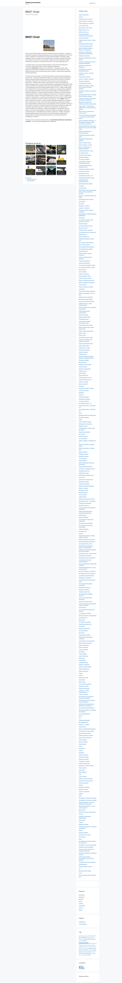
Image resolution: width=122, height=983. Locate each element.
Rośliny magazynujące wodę (86, 331)
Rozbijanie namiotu (84, 456)
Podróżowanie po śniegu (85, 83)
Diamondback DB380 (84, 720)
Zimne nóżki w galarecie (85, 684)
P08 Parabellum (83, 864)
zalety (82, 954)
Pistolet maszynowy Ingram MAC (87, 812)
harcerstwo (84, 943)
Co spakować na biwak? (85, 613)
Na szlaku (81, 203)
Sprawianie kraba (83, 251)
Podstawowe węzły (84, 473)
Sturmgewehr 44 (83, 617)
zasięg (84, 954)
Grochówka (82, 651)
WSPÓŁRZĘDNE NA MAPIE (85, 183)
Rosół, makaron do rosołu (85, 643)
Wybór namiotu (83, 460)
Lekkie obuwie (82, 496)
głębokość (85, 940)
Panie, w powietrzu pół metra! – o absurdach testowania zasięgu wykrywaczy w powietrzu (87, 122)
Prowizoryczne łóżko (84, 483)
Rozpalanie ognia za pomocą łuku (87, 415)
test (92, 949)
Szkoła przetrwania (32, 2)
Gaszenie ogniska (83, 352)
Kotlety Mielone (83, 772)
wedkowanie (82, 921)
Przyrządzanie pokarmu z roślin (87, 267)
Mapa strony (92, 3)
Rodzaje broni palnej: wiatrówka (87, 291)
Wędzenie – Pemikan (84, 205)
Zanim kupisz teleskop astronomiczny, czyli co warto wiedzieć (86, 858)
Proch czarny (82, 820)
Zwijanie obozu (83, 354)
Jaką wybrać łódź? (83, 25)
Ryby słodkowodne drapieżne (86, 246)
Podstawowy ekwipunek (85, 503)
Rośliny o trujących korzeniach (86, 280)
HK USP (81, 814)
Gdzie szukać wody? (84, 345)
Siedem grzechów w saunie (86, 735)
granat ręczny (82, 726)
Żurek (80, 746)
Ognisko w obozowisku (85, 368)
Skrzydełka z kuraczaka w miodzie (87, 798)
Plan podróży (82, 201)
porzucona (80, 948)
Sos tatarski (82, 679)
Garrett (87, 939)
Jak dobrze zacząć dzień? (85, 601)
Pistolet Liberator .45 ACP (85, 866)
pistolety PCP (94, 946)
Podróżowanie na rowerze (85, 19)
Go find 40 (80, 940)
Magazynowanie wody (84, 317)
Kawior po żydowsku (84, 791)
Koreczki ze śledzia (84, 757)
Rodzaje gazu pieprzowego (86, 299)
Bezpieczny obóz (83, 426)
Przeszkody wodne (84, 38)
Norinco (92, 945)
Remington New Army (84, 628)
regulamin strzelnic (83, 824)
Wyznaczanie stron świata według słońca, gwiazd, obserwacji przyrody (87, 192)
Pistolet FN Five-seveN (85, 834)
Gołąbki (81, 793)
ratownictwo (82, 905)
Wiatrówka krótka (85, 951)
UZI (80, 718)
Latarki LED (91, 943)
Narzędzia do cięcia (84, 481)
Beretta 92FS (82, 810)
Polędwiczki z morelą (84, 761)
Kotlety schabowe (83, 647)
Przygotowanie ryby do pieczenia (87, 232)
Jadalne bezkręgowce (84, 263)
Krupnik (81, 750)
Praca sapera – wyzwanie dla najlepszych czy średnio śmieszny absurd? (87, 107)
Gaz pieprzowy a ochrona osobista (87, 800)
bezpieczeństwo (87, 935)
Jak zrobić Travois (83, 153)
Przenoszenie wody (84, 319)
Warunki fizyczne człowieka (86, 523)
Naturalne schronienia (84, 432)
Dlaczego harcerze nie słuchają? (87, 557)
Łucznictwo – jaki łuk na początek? (87, 845)
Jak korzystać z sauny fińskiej (86, 731)
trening (80, 910)
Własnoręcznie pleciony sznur (86, 475)
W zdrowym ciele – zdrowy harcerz (88, 553)
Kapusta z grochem (84, 686)
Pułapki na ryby (83, 371)
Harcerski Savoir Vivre (84, 591)
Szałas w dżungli (83, 436)
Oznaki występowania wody (86, 343)
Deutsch (82, 967)
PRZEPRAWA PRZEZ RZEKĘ (86, 44)
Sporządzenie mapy (84, 173)
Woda (80, 413)
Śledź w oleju (82, 682)
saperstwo (90, 948)
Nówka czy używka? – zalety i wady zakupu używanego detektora (86, 87)
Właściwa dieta (83, 515)
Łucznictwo (82, 289)
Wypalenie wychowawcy (85, 577)
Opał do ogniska (83, 366)
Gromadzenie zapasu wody (86, 337)
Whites (94, 949)
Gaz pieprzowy (93, 939)
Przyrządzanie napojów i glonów (87, 265)
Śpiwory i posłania (83, 488)
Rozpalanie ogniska (84, 360)
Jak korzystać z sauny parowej (86, 641)
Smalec (81, 673)
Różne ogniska (82, 362)
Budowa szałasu (83, 452)
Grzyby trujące (82, 269)
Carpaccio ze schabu (84, 787)
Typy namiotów (83, 458)
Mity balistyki (82, 837)
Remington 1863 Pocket (85, 870)
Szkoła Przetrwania (84, 14)
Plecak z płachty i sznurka (85, 144)
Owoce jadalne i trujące (85, 276)
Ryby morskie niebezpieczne (86, 242)
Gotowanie (81, 217)
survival (81, 908)
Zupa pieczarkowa (83, 662)
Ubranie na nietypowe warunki (86, 499)
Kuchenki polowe (83, 223)
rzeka (87, 948)
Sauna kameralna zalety (85, 733)
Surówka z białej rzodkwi (85, 666)
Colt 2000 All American (85, 622)
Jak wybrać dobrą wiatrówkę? (86, 707)
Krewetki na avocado (84, 688)
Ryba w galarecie (83, 742)
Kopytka (81, 785)
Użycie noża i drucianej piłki (86, 479)
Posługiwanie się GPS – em (86, 175)
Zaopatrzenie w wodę (84, 347)
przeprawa (84, 948)
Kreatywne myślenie (84, 589)
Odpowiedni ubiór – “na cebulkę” (87, 501)
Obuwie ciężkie (83, 494)
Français (82, 968)
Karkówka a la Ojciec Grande (86, 765)
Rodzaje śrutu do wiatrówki (86, 297)
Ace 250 (80, 935)
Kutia (80, 795)
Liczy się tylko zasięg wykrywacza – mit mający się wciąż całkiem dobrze (87, 117)
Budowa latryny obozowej (85, 424)
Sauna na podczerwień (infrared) (87, 729)
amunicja (83, 935)
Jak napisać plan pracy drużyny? (87, 573)
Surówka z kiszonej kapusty (86, 780)
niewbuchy (85, 945)
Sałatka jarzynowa (83, 677)
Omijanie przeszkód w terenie (86, 169)
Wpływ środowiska (83, 517)
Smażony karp (82, 744)
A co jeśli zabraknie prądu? (86, 46)
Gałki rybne (82, 658)
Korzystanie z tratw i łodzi (85, 27)
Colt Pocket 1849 (30, 180)
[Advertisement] (48, 26)
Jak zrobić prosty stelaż (85, 155)
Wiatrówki (90, 951)
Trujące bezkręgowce (84, 261)
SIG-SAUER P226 (83, 722)
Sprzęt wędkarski (83, 384)
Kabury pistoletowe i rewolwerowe (87, 615)
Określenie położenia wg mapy (86, 177)
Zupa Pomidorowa (83, 656)
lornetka (94, 943)
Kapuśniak (81, 752)
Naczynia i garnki (83, 228)
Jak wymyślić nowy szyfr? (85, 543)
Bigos (80, 839)
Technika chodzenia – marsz (86, 150)
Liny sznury (82, 477)
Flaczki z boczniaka (84, 645)
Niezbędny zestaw (83, 490)
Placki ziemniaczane (84, 669)
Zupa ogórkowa (83, 653)
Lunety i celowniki (83, 694)
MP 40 (80, 716)
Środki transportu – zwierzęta (86, 23)
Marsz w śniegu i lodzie (85, 142)
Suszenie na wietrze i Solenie (86, 388)
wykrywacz (81, 953)
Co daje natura (82, 284)
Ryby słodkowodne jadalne (86, 249)
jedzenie (81, 899)
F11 (82, 939)
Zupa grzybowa (83, 739)
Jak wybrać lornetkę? (84, 159)
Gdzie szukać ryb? (83, 375)
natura (80, 901)
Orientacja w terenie (84, 171)
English (82, 967)
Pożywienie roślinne (84, 401)
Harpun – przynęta (83, 381)
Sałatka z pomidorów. (84, 664)
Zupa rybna (82, 770)
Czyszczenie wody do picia (86, 325)
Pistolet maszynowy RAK (85, 624)
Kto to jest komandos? (84, 713)
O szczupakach (83, 924)
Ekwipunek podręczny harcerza (87, 539)
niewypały (88, 945)
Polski (81, 966)
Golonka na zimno (83, 789)
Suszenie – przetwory (84, 208)
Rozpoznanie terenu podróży (86, 199)
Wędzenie (81, 392)
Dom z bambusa (83, 438)
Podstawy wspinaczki (84, 55)
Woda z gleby (82, 333)
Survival (81, 17)
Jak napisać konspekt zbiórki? (86, 575)
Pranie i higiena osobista (85, 421)
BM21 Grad (81, 632)
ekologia (80, 939)
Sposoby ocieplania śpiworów (86, 486)
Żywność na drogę (83, 314)
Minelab (81, 945)
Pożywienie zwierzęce (84, 399)
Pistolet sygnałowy (83, 832)
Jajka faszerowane (83, 783)
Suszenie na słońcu (84, 390)
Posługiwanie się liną (84, 471)
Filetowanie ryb (83, 234)
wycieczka (94, 951)
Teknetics (86, 949)
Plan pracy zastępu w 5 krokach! (87, 571)
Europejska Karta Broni (32, 179)
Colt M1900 (82, 626)
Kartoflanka (82, 748)
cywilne (88, 937)
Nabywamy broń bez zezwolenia (87, 862)
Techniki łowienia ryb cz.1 (85, 379)
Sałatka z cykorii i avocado (85, 778)
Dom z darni (82, 434)
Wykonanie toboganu (84, 81)
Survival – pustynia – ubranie (86, 79)
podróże (81, 903)
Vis (79, 868)
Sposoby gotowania (84, 397)
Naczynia (81, 394)
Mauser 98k (82, 620)
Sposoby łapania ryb (84, 236)
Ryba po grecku (83, 767)
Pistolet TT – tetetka (84, 724)
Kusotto (81, 675)
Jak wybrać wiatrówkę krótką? (86, 301)
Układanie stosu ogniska (85, 364)
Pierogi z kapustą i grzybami (86, 286)
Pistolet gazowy (85, 946)
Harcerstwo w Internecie (85, 555)
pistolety (90, 946)
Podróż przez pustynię (84, 76)
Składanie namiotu (83, 454)
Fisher (84, 939)
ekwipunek (29, 177)
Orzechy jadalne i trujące (85, 278)
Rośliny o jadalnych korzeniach (86, 282)
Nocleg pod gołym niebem (85, 466)
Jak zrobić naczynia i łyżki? (86, 225)
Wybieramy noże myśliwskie (86, 847)
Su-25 (80, 873)
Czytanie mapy (82, 188)
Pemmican (81, 386)
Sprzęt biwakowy (83, 492)
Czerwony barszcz (83, 754)
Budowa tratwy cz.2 (84, 29)
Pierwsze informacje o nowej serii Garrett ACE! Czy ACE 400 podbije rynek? (87, 127)
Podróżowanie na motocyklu (86, 21)
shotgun (81, 822)
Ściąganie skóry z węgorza (85, 230)
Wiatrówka (80, 951)
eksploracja (82, 895)
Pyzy (80, 774)
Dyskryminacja (82, 607)
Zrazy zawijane (82, 776)
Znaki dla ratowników (84, 350)
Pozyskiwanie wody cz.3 (85, 403)
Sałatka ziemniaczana (84, 763)
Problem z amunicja (84, 273)
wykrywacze (88, 953)
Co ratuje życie (82, 531)
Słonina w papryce (83, 671)
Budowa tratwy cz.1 (84, 32)
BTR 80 (81, 830)
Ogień (80, 419)
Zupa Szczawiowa (83, 649)
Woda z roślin (82, 335)
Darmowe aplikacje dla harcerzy (87, 541)
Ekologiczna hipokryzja (84, 587)
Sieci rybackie (82, 373)
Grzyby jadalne (82, 271)
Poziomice (81, 186)
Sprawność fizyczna (84, 505)
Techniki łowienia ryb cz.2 (85, 377)
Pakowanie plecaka (84, 157)
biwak (92, 935)
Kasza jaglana (82, 660)
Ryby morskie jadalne (84, 244)
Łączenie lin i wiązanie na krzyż (87, 468)
